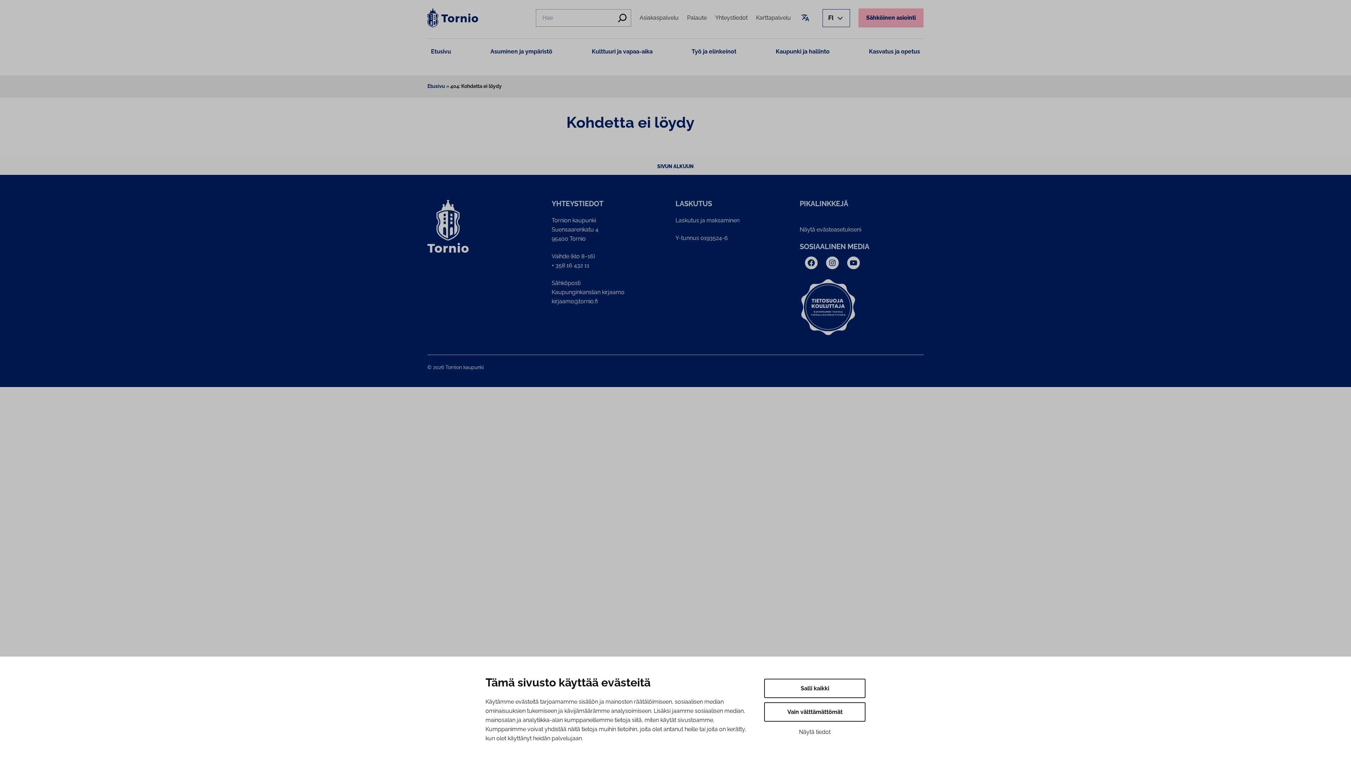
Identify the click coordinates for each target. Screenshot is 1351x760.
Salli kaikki (815, 688)
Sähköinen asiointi (891, 17)
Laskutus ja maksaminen (708, 220)
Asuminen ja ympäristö (521, 51)
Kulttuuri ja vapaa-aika (622, 51)
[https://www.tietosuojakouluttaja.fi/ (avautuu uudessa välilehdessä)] (828, 307)
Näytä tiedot (815, 732)
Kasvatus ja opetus (894, 51)
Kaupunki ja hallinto (803, 51)
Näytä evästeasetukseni (830, 229)
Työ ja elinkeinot (714, 51)
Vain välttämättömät (815, 712)
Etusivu (441, 51)
